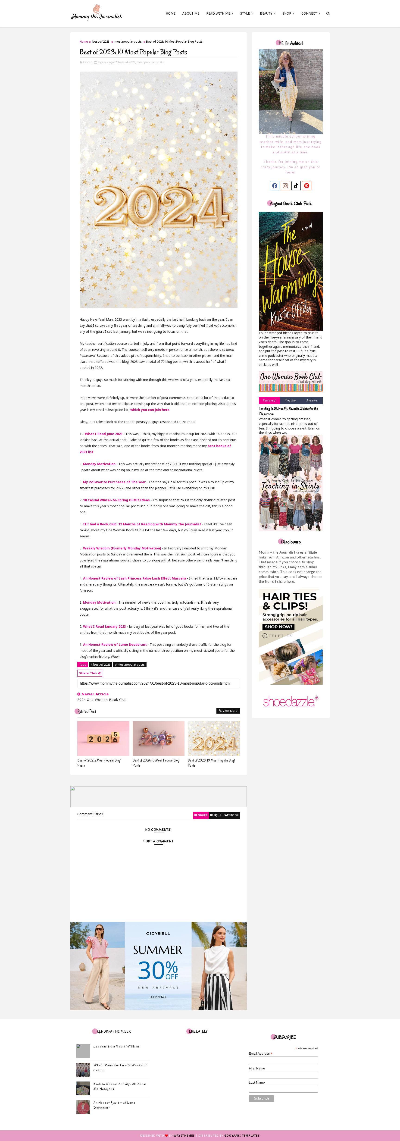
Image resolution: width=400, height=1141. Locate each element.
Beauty (266, 13)
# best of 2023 (100, 664)
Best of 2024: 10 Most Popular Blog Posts (156, 763)
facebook (231, 815)
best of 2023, (127, 62)
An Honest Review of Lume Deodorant (115, 644)
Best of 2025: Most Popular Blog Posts (99, 763)
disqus (215, 815)
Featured (269, 400)
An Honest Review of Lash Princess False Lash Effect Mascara (134, 578)
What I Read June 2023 (103, 434)
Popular (290, 400)
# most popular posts (130, 664)
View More (230, 710)
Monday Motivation (99, 464)
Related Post (86, 711)
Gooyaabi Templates (242, 1136)
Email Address (260, 1053)
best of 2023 (100, 41)
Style (245, 13)
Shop (286, 13)
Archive (312, 400)
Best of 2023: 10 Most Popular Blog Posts (211, 763)
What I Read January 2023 (104, 626)
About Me (190, 13)
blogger (201, 815)
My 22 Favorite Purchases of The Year (114, 482)
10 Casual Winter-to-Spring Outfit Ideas (116, 500)
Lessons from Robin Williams (117, 1046)
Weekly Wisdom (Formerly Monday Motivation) (122, 548)
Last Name (257, 1082)
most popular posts (128, 41)
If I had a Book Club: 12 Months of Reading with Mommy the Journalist (142, 524)
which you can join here (149, 410)
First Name (257, 1068)
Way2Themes (184, 1136)
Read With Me (218, 13)
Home (170, 13)
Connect (309, 13)
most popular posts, (150, 62)
